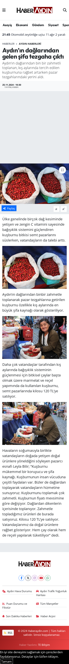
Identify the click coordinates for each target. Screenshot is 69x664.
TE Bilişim (44, 645)
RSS (9, 633)
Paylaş (11, 208)
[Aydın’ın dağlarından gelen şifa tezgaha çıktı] (34, 183)
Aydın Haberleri (30, 43)
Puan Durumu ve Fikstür (14, 605)
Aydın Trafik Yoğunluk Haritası (51, 593)
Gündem (38, 25)
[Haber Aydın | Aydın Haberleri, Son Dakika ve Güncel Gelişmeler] (34, 9)
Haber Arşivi (48, 616)
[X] (28, 578)
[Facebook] (21, 578)
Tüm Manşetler (49, 603)
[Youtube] (41, 578)
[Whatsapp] (48, 578)
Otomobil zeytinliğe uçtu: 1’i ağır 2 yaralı (33, 34)
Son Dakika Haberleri (19, 616)
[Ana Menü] (4, 10)
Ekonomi (22, 25)
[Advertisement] (34, 127)
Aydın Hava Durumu (19, 591)
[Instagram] (35, 578)
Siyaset (53, 25)
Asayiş (7, 25)
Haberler (8, 43)
